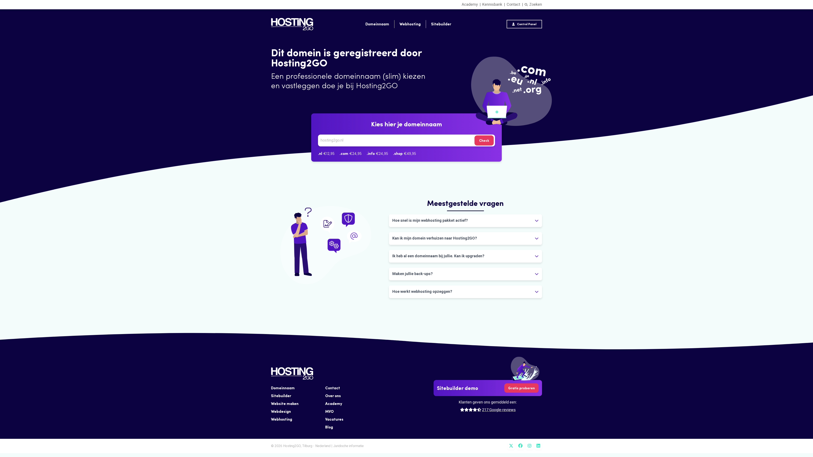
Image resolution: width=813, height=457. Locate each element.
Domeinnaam (377, 24)
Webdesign (281, 411)
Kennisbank (492, 4)
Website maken (285, 403)
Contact (513, 4)
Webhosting (410, 24)
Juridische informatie (348, 446)
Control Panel (526, 24)
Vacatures (334, 419)
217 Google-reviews (499, 410)
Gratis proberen (521, 388)
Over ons (333, 395)
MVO (329, 411)
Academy (470, 4)
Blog (329, 427)
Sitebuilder (441, 24)
